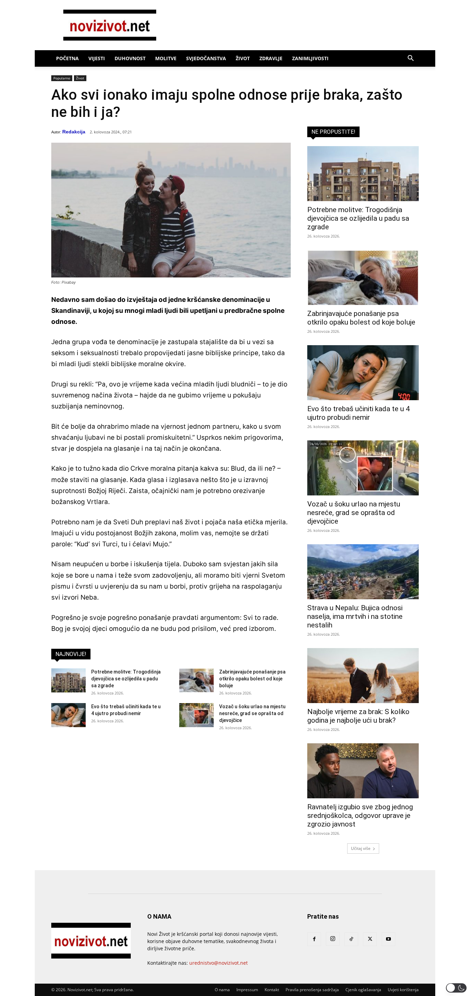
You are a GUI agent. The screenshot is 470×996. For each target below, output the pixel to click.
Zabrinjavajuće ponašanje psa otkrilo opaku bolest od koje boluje (252, 678)
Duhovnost (130, 58)
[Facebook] (314, 939)
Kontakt (272, 990)
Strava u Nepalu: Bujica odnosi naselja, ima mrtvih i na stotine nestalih (355, 616)
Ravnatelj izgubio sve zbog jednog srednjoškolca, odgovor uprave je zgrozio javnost (360, 815)
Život (243, 58)
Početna (67, 58)
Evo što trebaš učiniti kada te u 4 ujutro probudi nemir (358, 413)
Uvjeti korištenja (403, 990)
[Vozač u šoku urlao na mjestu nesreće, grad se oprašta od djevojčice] (196, 715)
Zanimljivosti (310, 58)
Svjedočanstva (206, 58)
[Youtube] (388, 939)
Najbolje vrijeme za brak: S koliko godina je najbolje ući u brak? (358, 716)
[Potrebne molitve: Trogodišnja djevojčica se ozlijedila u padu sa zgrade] (68, 680)
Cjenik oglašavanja (363, 990)
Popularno (61, 78)
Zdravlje (270, 58)
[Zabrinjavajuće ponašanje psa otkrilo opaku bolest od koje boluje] (196, 680)
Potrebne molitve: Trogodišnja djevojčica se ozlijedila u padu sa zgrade (126, 678)
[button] (410, 59)
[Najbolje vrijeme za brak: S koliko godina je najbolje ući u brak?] (363, 675)
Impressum (247, 990)
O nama (222, 990)
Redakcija (73, 131)
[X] (370, 939)
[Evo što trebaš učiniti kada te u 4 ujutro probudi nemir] (68, 715)
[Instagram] (333, 939)
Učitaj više (361, 848)
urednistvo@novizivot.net (218, 963)
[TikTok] (351, 939)
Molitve (166, 58)
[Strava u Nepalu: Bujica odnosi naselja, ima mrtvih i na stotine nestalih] (363, 571)
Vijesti (96, 58)
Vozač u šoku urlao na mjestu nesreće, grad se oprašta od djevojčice (252, 713)
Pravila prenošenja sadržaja (312, 990)
